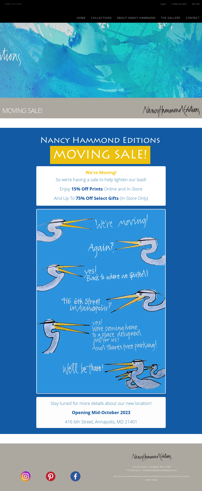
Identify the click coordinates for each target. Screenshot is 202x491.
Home (81, 18)
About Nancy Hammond (136, 18)
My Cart (196, 3)
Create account (179, 3)
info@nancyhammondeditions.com (160, 470)
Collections (101, 18)
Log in (163, 3)
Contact (193, 18)
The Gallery (171, 18)
